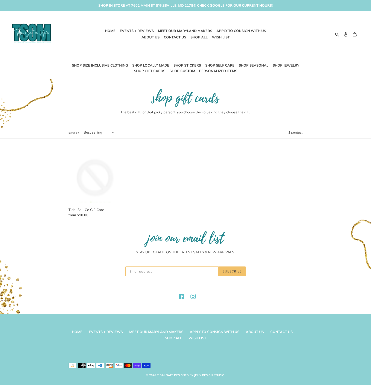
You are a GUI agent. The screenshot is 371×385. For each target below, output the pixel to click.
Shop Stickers (187, 65)
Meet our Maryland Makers (156, 332)
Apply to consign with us (214, 332)
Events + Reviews (106, 332)
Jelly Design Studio (209, 375)
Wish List (197, 338)
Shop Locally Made (150, 65)
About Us (255, 332)
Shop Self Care (219, 65)
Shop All (173, 338)
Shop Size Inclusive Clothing (100, 65)
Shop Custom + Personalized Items (203, 71)
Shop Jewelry (286, 65)
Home (77, 332)
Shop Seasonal (253, 65)
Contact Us (281, 332)
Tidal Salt (165, 375)
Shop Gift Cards (149, 71)
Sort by (73, 132)
